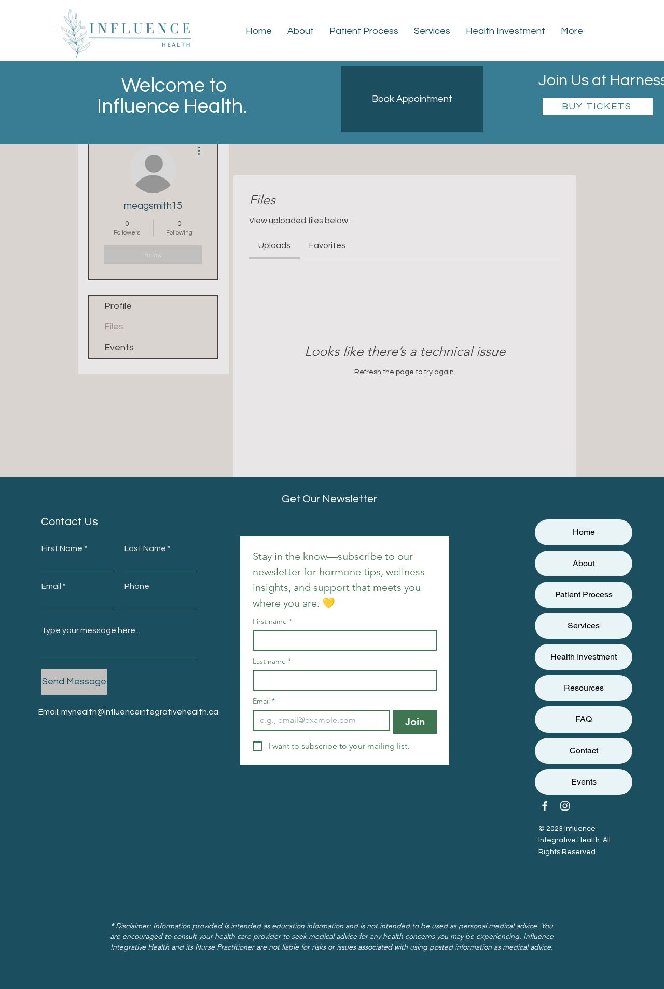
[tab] (274, 245)
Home (584, 532)
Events (119, 347)
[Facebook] (544, 806)
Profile (118, 306)
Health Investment (583, 657)
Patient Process (584, 594)
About (583, 563)
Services (584, 625)
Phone (137, 586)
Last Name (145, 548)
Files (113, 327)
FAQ (583, 719)
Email (51, 586)
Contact (584, 751)
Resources (584, 688)
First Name (62, 548)
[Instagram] (565, 806)
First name (272, 621)
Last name (272, 661)
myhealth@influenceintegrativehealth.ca (139, 712)
